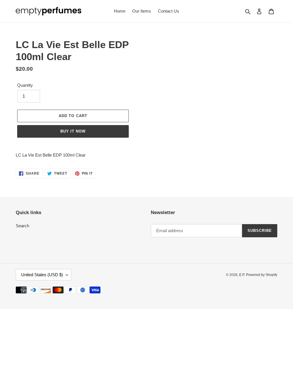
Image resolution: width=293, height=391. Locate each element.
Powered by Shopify (261, 275)
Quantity (25, 85)
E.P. (242, 275)
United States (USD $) (42, 274)
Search (22, 225)
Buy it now (73, 131)
